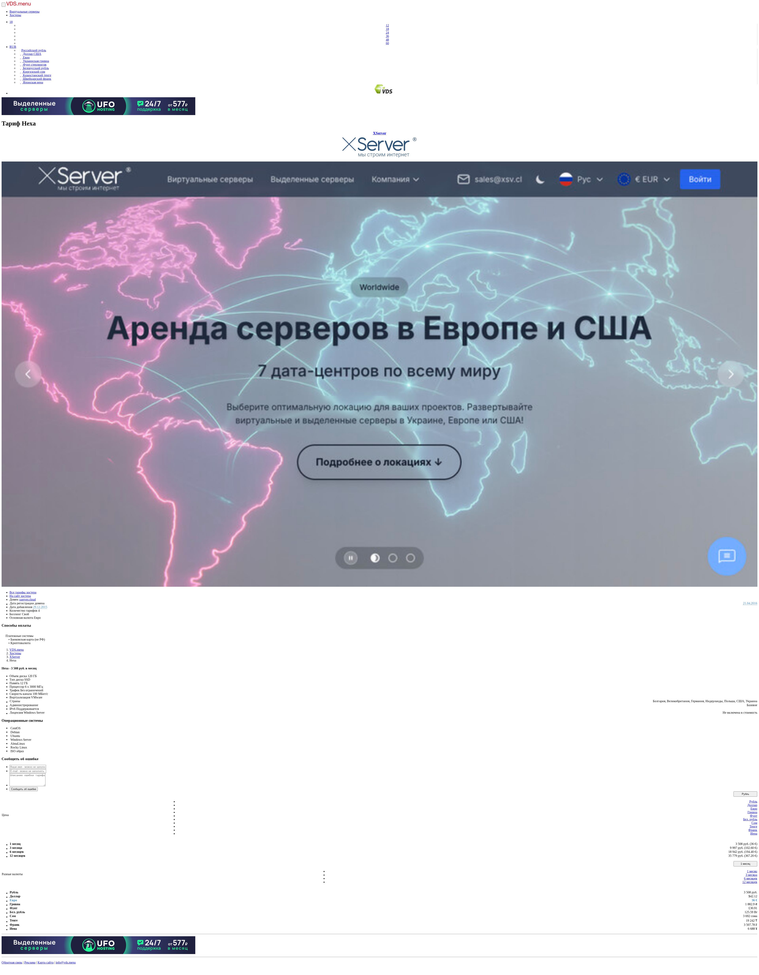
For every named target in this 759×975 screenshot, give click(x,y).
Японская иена (32, 82)
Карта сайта (46, 962)
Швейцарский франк (36, 78)
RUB (12, 46)
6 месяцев (750, 878)
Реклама (29, 962)
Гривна (752, 812)
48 (387, 39)
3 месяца (751, 875)
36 (387, 36)
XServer (379, 133)
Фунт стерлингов (34, 64)
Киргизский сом (33, 71)
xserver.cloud (27, 599)
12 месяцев (749, 882)
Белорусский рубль (35, 68)
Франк (752, 830)
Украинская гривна (35, 61)
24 (387, 32)
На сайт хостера (20, 596)
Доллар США (31, 54)
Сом (754, 823)
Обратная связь (12, 962)
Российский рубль (33, 50)
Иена (753, 833)
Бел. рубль (750, 819)
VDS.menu (16, 649)
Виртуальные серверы (24, 11)
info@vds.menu (66, 962)
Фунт (753, 815)
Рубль (745, 794)
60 (387, 43)
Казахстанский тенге (36, 75)
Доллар (752, 805)
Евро (26, 57)
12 (387, 25)
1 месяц (745, 863)
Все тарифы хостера (22, 592)
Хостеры (15, 15)
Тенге (753, 826)
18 (11, 22)
